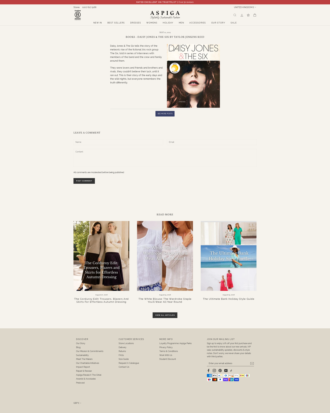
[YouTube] (226, 370)
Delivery (122, 347)
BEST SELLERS (116, 23)
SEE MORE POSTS (165, 114)
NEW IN (97, 23)
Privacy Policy (166, 347)
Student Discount (167, 359)
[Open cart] (255, 15)
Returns (122, 351)
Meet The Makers (84, 359)
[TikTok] (231, 370)
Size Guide (124, 359)
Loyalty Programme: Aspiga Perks (175, 343)
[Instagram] (214, 370)
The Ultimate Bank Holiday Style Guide (228, 298)
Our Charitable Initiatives (87, 363)
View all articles (165, 315)
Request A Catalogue (129, 363)
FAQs (121, 355)
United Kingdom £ (244, 7)
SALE (234, 23)
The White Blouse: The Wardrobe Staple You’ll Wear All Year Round (165, 300)
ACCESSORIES (197, 23)
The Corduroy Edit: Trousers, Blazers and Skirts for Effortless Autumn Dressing (101, 300)
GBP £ (76, 403)
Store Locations (126, 343)
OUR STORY (218, 23)
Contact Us (124, 367)
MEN (181, 23)
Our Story (80, 343)
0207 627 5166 (89, 7)
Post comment (84, 181)
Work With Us (165, 355)
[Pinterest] (220, 370)
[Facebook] (208, 370)
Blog (78, 347)
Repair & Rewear (84, 371)
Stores (76, 7)
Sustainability (82, 355)
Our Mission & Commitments (89, 351)
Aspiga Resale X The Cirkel (88, 375)
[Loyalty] (248, 15)
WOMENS (151, 23)
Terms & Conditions (168, 351)
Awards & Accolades (86, 379)
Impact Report (83, 367)
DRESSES (135, 23)
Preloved (80, 383)
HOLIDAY (168, 23)
